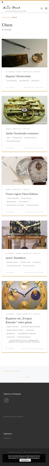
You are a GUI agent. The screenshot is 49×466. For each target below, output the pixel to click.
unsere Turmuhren (16, 258)
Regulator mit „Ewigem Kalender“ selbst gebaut (19, 320)
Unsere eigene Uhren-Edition (22, 194)
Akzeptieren (25, 460)
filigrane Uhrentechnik (18, 76)
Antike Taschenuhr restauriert (22, 133)
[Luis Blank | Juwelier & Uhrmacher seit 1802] (11, 7)
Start (3, 17)
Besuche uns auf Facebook (13, 417)
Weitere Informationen (33, 458)
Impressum (7, 438)
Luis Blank (11, 87)
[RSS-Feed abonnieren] (2, 2)
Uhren (8, 17)
